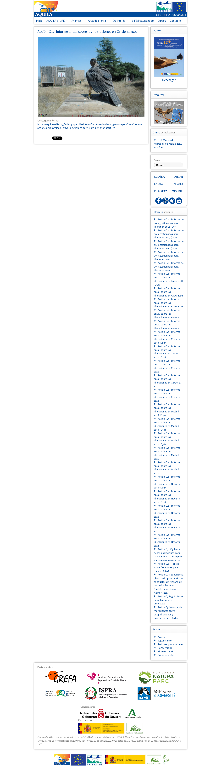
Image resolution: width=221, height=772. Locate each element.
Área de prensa (97, 20)
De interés (119, 20)
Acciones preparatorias (170, 644)
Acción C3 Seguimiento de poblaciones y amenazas (168, 600)
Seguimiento (165, 640)
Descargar (169, 80)
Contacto (175, 20)
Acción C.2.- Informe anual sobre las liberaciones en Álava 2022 (168, 324)
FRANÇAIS (177, 176)
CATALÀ (158, 184)
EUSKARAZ (160, 191)
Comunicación (165, 655)
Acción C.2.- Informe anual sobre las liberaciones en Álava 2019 (168, 292)
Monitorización (166, 651)
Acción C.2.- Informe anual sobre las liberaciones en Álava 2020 (168, 302)
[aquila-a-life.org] (110, 760)
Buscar (157, 160)
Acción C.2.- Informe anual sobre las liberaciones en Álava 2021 (168, 313)
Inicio (39, 20)
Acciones (162, 637)
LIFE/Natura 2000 (143, 20)
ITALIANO (177, 184)
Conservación (165, 647)
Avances (76, 20)
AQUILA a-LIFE (55, 20)
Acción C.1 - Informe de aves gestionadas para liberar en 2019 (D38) (169, 234)
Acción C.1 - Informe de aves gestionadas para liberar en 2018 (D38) (169, 223)
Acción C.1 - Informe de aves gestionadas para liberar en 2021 (169, 255)
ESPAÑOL (159, 176)
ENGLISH (176, 191)
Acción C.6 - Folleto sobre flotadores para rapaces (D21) (166, 567)
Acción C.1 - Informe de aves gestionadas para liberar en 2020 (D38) (169, 245)
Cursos (162, 20)
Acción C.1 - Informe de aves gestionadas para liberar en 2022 (169, 266)
